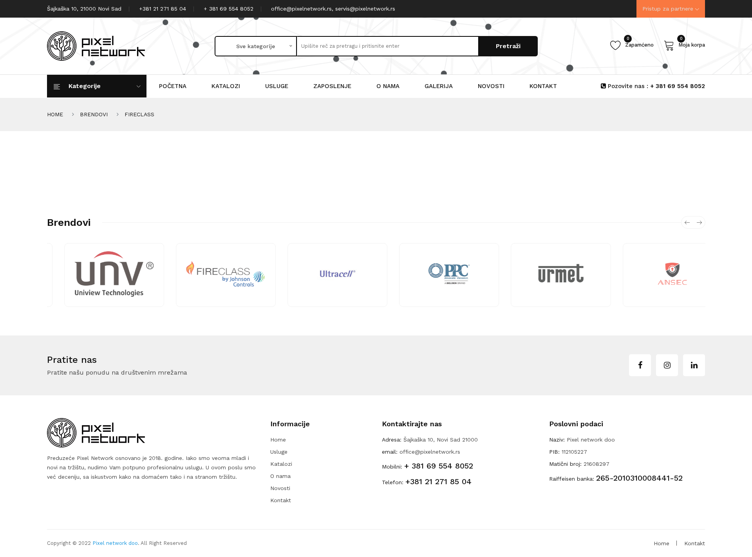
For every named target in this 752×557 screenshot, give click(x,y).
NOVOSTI (491, 86)
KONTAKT (543, 86)
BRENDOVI (94, 114)
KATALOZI (226, 86)
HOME (55, 114)
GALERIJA (439, 86)
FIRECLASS (139, 114)
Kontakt (280, 500)
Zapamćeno (639, 44)
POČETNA (172, 86)
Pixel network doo (115, 543)
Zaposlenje (332, 86)
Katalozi (281, 464)
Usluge (276, 86)
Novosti (280, 488)
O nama (388, 86)
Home (278, 439)
